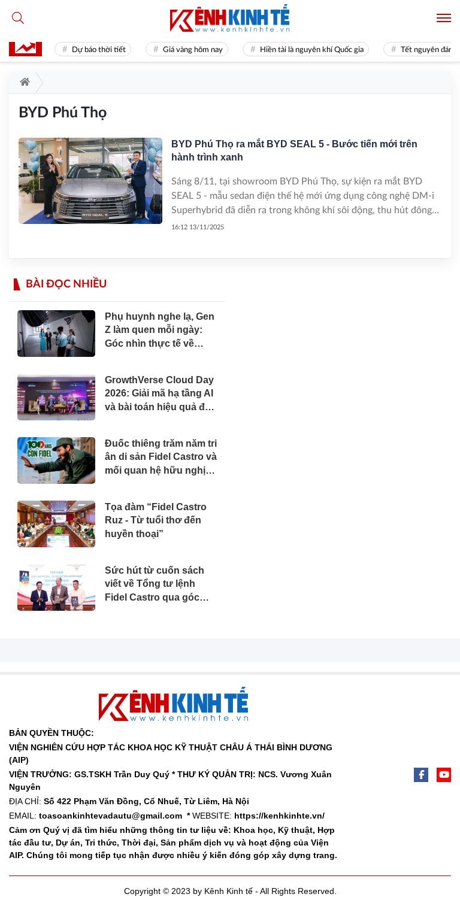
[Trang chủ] (22, 82)
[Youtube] (444, 775)
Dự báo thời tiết (94, 50)
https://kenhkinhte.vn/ (279, 815)
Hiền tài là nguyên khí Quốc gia (307, 50)
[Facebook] (421, 775)
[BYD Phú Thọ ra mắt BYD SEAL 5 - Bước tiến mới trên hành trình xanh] (90, 181)
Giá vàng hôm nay (188, 50)
